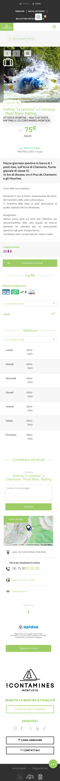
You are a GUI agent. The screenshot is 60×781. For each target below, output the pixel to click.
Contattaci (31, 750)
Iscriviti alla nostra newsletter (30, 709)
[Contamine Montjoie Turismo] (30, 680)
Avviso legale (19, 768)
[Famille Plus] (30, 777)
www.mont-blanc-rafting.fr (23, 580)
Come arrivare (15, 519)
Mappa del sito (40, 768)
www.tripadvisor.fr (20, 591)
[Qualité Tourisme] (20, 777)
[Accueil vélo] (40, 777)
